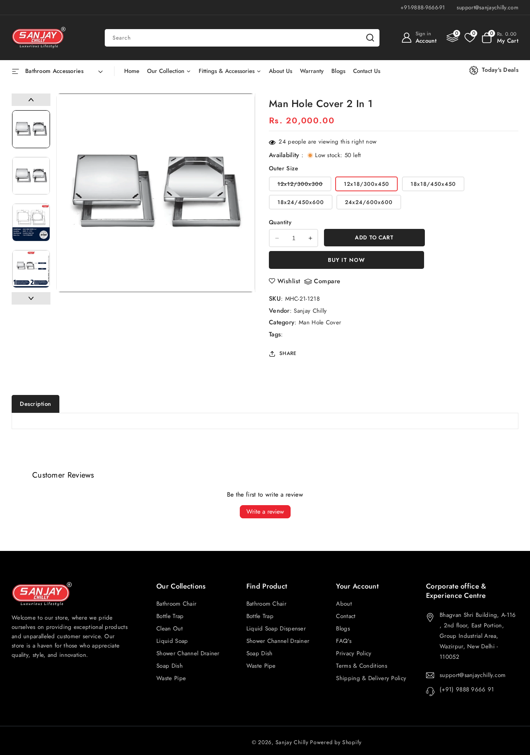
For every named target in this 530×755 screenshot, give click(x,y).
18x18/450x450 (433, 184)
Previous (31, 100)
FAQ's (344, 641)
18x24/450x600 (300, 202)
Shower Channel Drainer (278, 641)
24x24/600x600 (369, 202)
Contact (345, 616)
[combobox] (242, 38)
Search (370, 38)
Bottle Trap (260, 616)
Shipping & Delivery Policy (371, 678)
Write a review (265, 511)
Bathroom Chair (266, 603)
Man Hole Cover (320, 322)
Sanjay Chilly (310, 311)
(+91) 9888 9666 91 (467, 689)
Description (35, 404)
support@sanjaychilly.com (473, 675)
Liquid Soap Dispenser (276, 628)
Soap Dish (259, 653)
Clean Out (169, 628)
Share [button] (287, 353)
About (344, 603)
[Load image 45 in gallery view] (31, 129)
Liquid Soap (172, 641)
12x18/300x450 (366, 184)
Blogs (343, 628)
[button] (500, 37)
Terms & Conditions (361, 665)
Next (31, 298)
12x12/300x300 (304, 185)
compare (327, 281)
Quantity (280, 222)
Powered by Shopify (336, 742)
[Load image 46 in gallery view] (31, 176)
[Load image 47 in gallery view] (31, 222)
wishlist (288, 281)
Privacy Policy (353, 653)
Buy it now (346, 260)
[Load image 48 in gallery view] (31, 269)
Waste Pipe (261, 665)
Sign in (423, 33)
